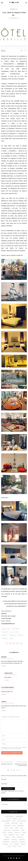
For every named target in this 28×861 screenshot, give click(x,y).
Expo (14, 825)
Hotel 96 (3, 613)
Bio (20, 818)
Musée (24, 832)
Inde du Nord (7, 830)
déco (21, 823)
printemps (20, 837)
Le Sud (4, 832)
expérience (5, 632)
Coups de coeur (6, 628)
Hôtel (16, 632)
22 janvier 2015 (14, 18)
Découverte (16, 628)
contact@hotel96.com (8, 623)
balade (9, 818)
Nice (5, 834)
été (20, 846)
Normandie (11, 834)
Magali (3, 51)
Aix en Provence (9, 816)
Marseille (14, 9)
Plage (13, 837)
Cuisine (7, 823)
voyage (11, 638)
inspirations (16, 830)
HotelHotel (20, 64)
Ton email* (3, 779)
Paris (22, 834)
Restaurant (6, 841)
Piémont (7, 837)
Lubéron (10, 832)
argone (3, 657)
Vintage (23, 844)
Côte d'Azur (15, 823)
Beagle (15, 818)
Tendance (4, 638)
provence (20, 635)
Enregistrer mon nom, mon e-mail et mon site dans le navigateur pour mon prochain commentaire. (14, 748)
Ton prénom (4, 783)
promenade (12, 635)
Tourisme (5, 844)
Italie (22, 830)
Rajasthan (21, 839)
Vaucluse (16, 844)
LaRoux (3, 701)
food (11, 632)
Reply (4, 666)
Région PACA (14, 841)
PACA (17, 834)
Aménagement (19, 816)
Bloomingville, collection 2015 (6, 764)
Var (11, 844)
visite (8, 846)
